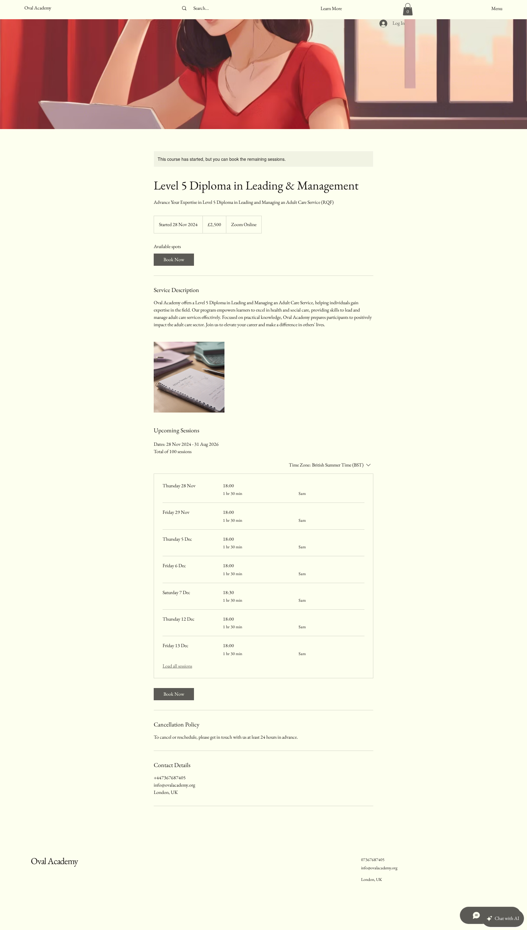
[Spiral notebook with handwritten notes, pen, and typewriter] (189, 377)
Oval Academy (54, 861)
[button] (331, 8)
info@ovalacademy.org (379, 868)
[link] (174, 260)
